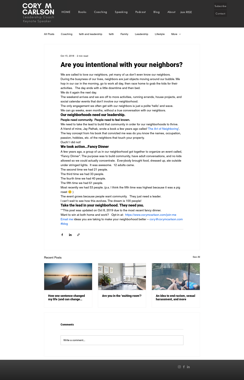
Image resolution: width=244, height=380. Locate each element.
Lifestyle (160, 34)
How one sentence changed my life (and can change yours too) (66, 297)
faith (111, 34)
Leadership (141, 34)
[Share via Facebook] (62, 234)
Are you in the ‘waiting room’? (121, 295)
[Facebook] (184, 367)
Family (124, 34)
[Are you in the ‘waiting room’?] (122, 276)
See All (196, 257)
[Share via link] (78, 234)
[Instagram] (179, 367)
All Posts (49, 34)
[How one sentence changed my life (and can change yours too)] (68, 276)
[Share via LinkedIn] (70, 234)
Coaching (66, 34)
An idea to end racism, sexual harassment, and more (175, 297)
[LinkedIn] (188, 367)
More (174, 34)
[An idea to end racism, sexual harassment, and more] (176, 276)
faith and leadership (90, 34)
